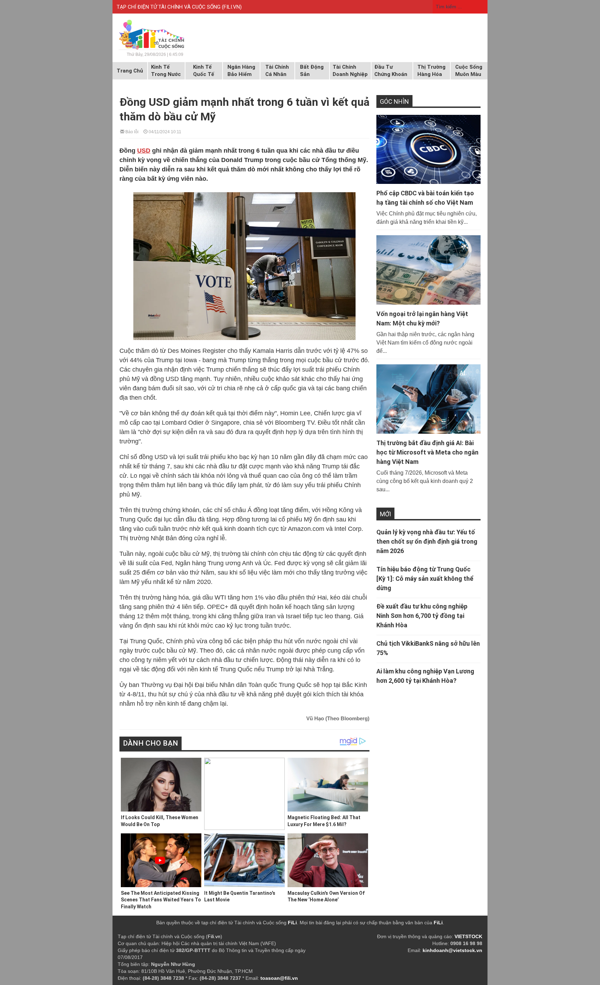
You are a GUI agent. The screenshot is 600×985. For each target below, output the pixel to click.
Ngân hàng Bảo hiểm (241, 70)
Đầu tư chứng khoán (390, 70)
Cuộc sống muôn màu (468, 70)
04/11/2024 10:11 (164, 131)
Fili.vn (214, 936)
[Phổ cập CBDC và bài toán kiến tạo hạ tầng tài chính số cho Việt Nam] (428, 149)
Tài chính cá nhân (277, 70)
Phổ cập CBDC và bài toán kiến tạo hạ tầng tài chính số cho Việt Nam (425, 197)
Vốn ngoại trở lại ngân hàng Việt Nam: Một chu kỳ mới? (422, 318)
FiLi (292, 922)
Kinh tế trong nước (166, 70)
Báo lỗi (131, 131)
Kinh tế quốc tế (203, 70)
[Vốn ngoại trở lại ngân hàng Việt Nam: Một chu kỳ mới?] (428, 270)
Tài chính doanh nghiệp (350, 70)
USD (143, 150)
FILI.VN (232, 7)
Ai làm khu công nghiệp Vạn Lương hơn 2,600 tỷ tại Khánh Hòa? (425, 676)
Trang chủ (130, 71)
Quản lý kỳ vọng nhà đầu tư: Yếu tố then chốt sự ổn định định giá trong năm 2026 (426, 541)
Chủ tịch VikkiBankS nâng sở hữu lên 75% (428, 648)
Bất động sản (312, 70)
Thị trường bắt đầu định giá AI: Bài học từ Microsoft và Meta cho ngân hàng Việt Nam (427, 452)
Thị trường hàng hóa (431, 70)
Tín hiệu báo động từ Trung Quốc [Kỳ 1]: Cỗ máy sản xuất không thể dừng (425, 579)
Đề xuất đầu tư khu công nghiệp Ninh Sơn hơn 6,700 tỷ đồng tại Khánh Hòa (421, 616)
